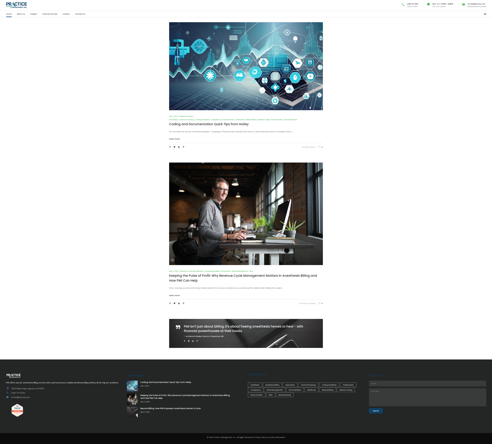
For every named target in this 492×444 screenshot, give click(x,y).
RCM (251, 271)
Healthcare (240, 120)
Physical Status (277, 120)
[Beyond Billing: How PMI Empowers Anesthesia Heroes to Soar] (132, 412)
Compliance (216, 120)
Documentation (228, 120)
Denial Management (240, 271)
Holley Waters (309, 147)
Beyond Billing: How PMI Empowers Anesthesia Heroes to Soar (170, 408)
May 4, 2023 (173, 271)
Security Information (276, 437)
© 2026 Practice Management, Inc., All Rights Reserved (230, 437)
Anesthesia (173, 120)
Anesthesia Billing (213, 271)
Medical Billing (251, 120)
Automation (226, 271)
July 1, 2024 (173, 116)
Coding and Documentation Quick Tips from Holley (209, 124)
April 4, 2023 (145, 412)
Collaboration (348, 385)
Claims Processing (186, 120)
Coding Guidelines (202, 120)
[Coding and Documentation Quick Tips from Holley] (246, 66)
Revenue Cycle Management (192, 271)
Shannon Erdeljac (308, 303)
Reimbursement (290, 120)
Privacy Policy (260, 437)
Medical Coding (186, 116)
